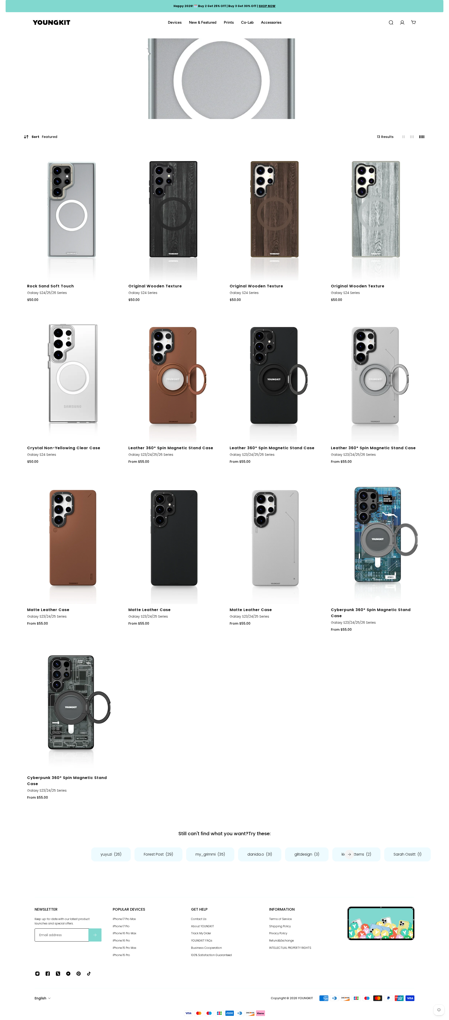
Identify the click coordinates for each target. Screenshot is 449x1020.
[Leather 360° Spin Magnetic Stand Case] (174, 376)
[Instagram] (37, 973)
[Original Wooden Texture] (174, 214)
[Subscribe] (94, 935)
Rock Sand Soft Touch (50, 286)
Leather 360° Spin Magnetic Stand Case (170, 448)
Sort (44, 136)
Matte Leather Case (48, 609)
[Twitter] (58, 973)
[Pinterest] (78, 973)
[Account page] (402, 22)
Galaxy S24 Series (142, 292)
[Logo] (51, 23)
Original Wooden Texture (155, 286)
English (40, 998)
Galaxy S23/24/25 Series (47, 616)
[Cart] (413, 22)
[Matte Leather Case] (72, 538)
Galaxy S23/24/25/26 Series (150, 454)
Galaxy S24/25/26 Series (47, 292)
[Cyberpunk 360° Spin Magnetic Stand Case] (376, 538)
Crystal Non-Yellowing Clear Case (63, 448)
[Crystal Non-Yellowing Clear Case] (72, 376)
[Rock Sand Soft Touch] (72, 214)
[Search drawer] (391, 22)
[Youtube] (68, 973)
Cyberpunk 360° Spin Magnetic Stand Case (371, 613)
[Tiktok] (89, 973)
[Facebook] (48, 973)
